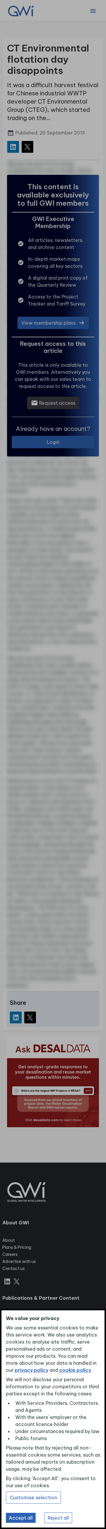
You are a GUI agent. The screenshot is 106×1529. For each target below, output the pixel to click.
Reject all (58, 1518)
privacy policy (31, 1370)
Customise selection (33, 1497)
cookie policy (75, 1370)
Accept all (21, 1518)
